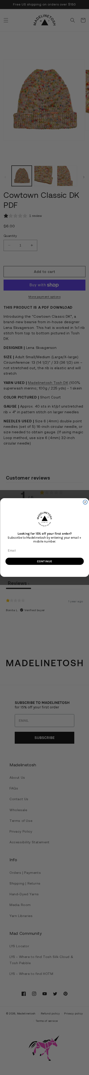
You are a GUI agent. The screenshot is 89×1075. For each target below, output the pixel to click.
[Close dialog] (85, 502)
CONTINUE (44, 561)
